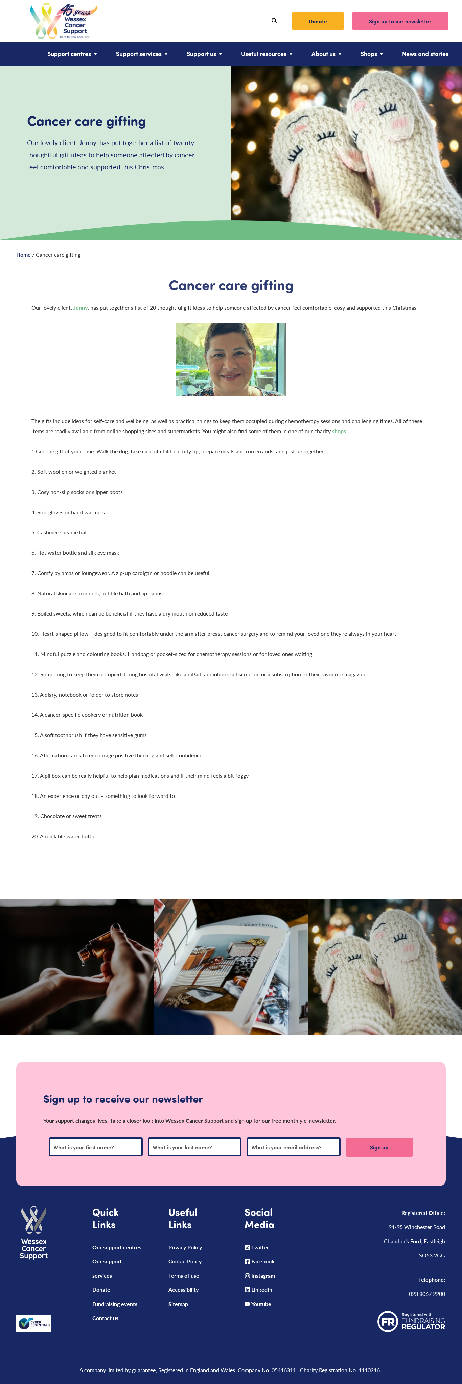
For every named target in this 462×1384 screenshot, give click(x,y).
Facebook (263, 1261)
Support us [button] (201, 54)
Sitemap (178, 1304)
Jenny (80, 307)
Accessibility (183, 1290)
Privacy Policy (185, 1247)
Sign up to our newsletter (400, 21)
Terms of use (183, 1275)
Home (23, 254)
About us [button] (323, 54)
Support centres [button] (69, 54)
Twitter (260, 1247)
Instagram (263, 1275)
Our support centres (116, 1247)
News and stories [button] (425, 54)
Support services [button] (139, 54)
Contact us (105, 1318)
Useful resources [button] (263, 54)
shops (339, 431)
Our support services (107, 1268)
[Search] (274, 21)
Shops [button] (369, 54)
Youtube (261, 1304)
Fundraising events (114, 1304)
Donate (318, 21)
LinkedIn (261, 1290)
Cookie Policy (185, 1261)
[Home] (55, 21)
